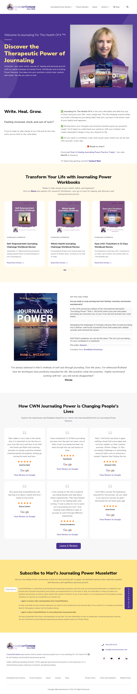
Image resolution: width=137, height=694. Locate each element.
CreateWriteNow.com (15, 654)
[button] (127, 7)
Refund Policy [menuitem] (125, 678)
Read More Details (15, 263)
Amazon (83, 345)
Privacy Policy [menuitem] (90, 678)
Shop (117, 7)
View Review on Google (24, 475)
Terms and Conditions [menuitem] (108, 678)
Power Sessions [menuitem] (35, 678)
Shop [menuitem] (67, 678)
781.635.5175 (111, 644)
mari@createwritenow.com (116, 649)
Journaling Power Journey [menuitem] (15, 678)
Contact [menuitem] (58, 678)
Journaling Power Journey (60, 7)
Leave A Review (70, 546)
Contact (104, 7)
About (94, 7)
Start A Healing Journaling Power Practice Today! (92, 152)
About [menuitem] (48, 678)
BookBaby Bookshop (93, 349)
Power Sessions (82, 7)
